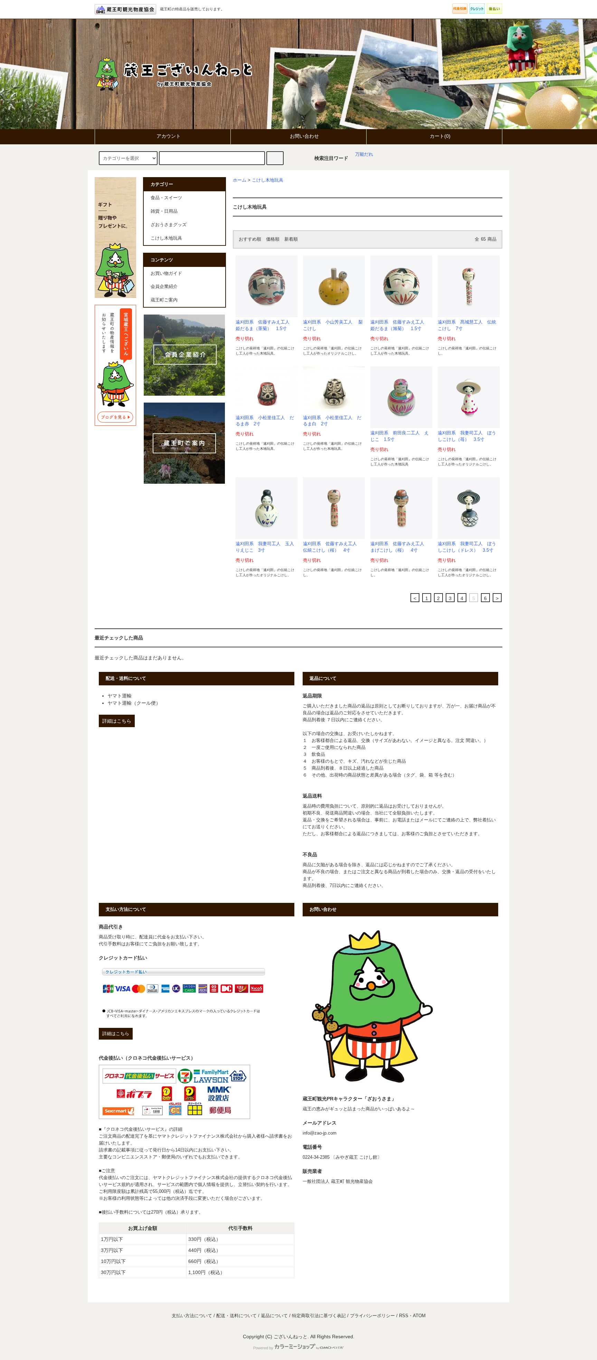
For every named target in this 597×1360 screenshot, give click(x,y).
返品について (274, 1315)
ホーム (239, 180)
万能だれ (364, 154)
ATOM (419, 1315)
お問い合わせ (304, 136)
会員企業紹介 (164, 286)
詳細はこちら (116, 721)
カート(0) (440, 136)
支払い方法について (192, 1315)
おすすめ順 (250, 239)
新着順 (291, 239)
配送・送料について (236, 1315)
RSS (403, 1315)
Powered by (263, 1348)
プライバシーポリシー (372, 1315)
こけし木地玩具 (267, 180)
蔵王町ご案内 (164, 300)
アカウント (169, 136)
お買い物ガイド (166, 273)
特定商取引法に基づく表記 (319, 1315)
